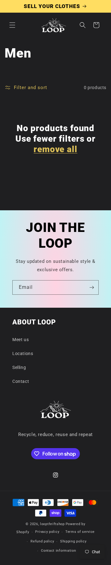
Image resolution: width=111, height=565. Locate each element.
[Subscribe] (91, 287)
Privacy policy (47, 532)
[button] (12, 25)
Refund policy (42, 541)
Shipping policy (73, 541)
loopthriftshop (52, 524)
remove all (55, 149)
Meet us (20, 339)
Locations (22, 353)
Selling (19, 367)
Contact (20, 381)
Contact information (58, 551)
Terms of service (80, 532)
